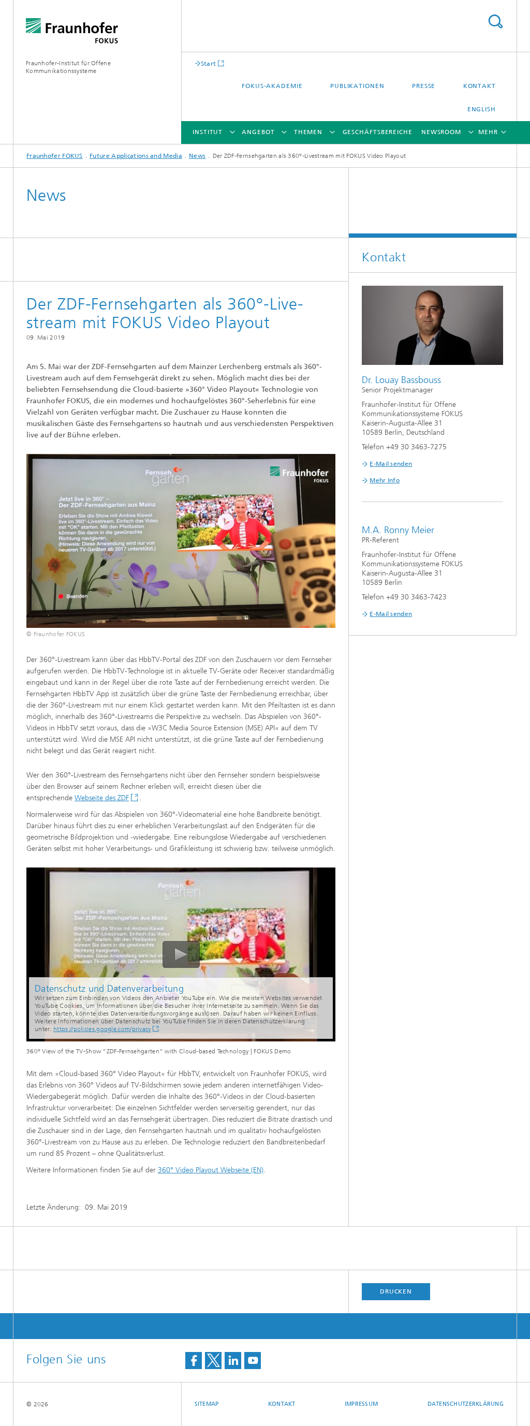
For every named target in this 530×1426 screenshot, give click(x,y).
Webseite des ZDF (102, 797)
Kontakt (479, 86)
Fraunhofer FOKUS (54, 155)
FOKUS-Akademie (272, 86)
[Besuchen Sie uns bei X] (213, 1360)
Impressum (361, 1404)
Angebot (258, 132)
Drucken (396, 1291)
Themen (308, 132)
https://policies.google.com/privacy (102, 1029)
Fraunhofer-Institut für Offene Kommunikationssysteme (68, 67)
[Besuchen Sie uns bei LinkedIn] (233, 1360)
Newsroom (441, 132)
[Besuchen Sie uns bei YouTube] (252, 1360)
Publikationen (357, 86)
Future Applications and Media (136, 155)
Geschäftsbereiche (378, 132)
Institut (208, 132)
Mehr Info (385, 480)
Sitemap (207, 1404)
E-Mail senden (391, 463)
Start (208, 63)
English (481, 109)
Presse (423, 86)
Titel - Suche (495, 21)
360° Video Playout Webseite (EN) (210, 1170)
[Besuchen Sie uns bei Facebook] (193, 1360)
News (197, 155)
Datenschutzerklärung (466, 1404)
